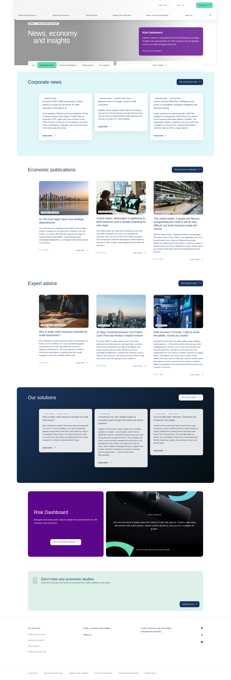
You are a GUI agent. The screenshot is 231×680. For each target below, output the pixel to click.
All (33, 65)
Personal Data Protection (53, 673)
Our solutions (104, 65)
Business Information (36, 640)
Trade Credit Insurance (36, 634)
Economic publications (68, 65)
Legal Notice (32, 673)
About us (87, 635)
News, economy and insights (96, 628)
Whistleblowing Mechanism (128, 673)
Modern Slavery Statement (78, 673)
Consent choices (150, 673)
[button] (28, 15)
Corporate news (46, 65)
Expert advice (88, 65)
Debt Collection (33, 646)
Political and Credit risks (37, 652)
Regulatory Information (103, 673)
